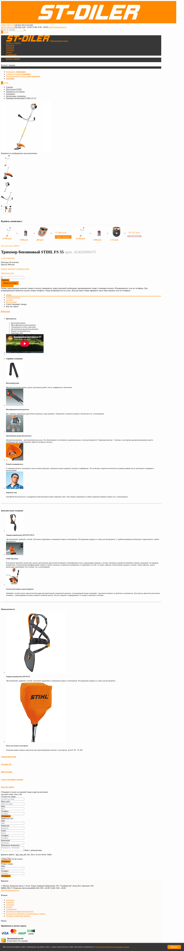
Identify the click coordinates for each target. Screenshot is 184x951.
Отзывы (9, 300)
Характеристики (13, 297)
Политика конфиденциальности (19, 911)
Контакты (10, 45)
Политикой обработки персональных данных (112, 947)
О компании (11, 54)
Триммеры (10, 94)
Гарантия (10, 48)
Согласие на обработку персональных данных (25, 914)
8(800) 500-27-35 (8, 25)
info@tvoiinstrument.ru (57, 27)
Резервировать (7, 286)
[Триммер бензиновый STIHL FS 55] (7, 166)
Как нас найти (7, 787)
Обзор (8, 295)
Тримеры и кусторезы (15, 92)
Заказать (5, 280)
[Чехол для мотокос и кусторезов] (36, 741)
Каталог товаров (13, 59)
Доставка (10, 50)
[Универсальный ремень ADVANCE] (36, 672)
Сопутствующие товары (12, 779)
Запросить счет (7, 273)
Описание (5, 311)
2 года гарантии (8, 258)
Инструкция (11, 302)
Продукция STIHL (14, 89)
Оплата (9, 52)
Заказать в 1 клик (10, 283)
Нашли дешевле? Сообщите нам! (15, 269)
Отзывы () (6, 764)
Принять (174, 947)
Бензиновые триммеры (16, 96)
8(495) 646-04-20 (8, 27)
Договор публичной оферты (18, 916)
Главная (9, 87)
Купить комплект (63, 237)
